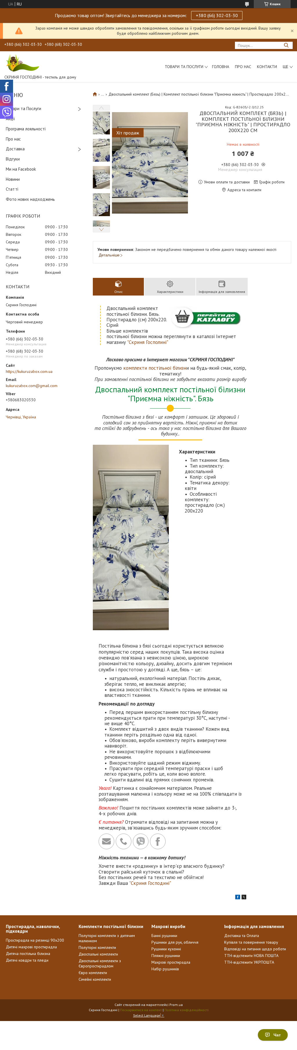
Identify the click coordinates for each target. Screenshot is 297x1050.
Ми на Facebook (21, 169)
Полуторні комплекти (97, 947)
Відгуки (13, 159)
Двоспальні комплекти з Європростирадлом (100, 963)
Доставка (15, 149)
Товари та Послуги (23, 108)
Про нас (243, 66)
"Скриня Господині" (150, 883)
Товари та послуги (184, 66)
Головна (220, 66)
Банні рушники (164, 935)
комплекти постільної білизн (154, 368)
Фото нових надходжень (30, 199)
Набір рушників (165, 968)
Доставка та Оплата (241, 935)
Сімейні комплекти (95, 979)
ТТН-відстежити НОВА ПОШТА (251, 955)
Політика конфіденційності (186, 1010)
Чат (277, 1035)
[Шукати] (286, 45)
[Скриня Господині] (21, 62)
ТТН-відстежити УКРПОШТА (249, 962)
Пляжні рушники (165, 955)
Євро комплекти (93, 972)
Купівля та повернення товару (251, 942)
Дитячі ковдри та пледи (27, 960)
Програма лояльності (26, 129)
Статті (12, 189)
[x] (244, 897)
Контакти (267, 66)
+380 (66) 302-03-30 (217, 15)
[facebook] (237, 897)
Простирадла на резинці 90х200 (35, 940)
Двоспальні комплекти (98, 954)
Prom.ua (176, 1004)
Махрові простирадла (170, 962)
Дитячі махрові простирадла (31, 946)
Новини (13, 179)
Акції (10, 118)
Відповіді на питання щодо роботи (255, 948)
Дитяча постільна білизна (28, 953)
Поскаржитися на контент (141, 1010)
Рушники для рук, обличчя (174, 942)
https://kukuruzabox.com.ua (29, 371)
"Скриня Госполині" (147, 342)
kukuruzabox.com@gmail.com (31, 385)
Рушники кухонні (166, 948)
